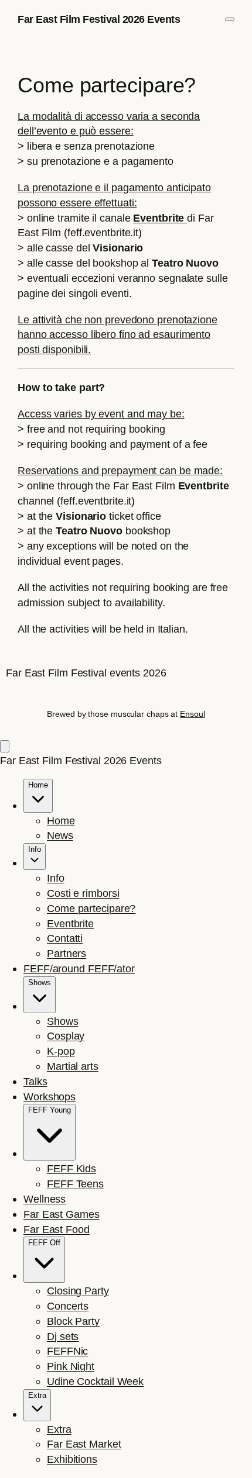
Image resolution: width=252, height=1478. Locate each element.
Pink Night (70, 1366)
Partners (66, 953)
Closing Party (78, 1290)
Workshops (49, 1096)
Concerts (67, 1306)
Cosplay (65, 1036)
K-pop (61, 1051)
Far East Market (84, 1444)
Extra (59, 1429)
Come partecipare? (91, 908)
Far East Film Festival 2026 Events (99, 19)
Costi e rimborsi (83, 893)
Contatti (65, 938)
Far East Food (56, 1229)
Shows (63, 1021)
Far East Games (61, 1214)
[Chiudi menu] (4, 746)
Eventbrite (70, 923)
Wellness (44, 1199)
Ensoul (192, 714)
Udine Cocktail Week (95, 1381)
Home (61, 820)
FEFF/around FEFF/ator (79, 968)
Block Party (73, 1321)
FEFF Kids (71, 1168)
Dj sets (63, 1336)
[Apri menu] (229, 19)
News (60, 835)
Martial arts (72, 1066)
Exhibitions (72, 1459)
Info (55, 878)
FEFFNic (67, 1351)
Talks (35, 1081)
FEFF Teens (75, 1183)
